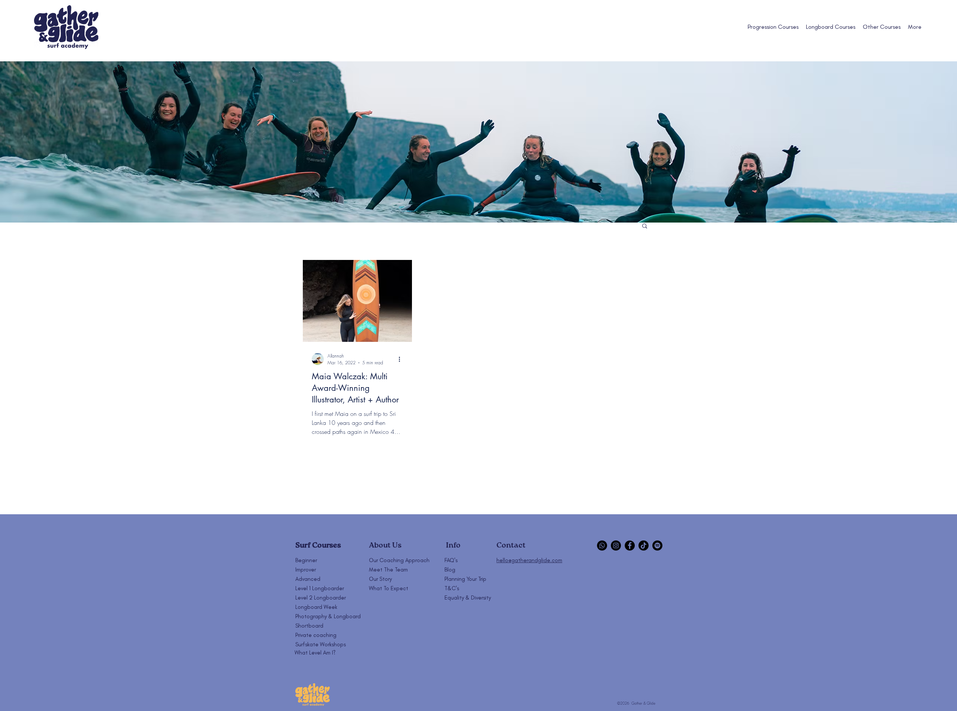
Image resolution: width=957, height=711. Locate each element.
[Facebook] (630, 545)
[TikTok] (643, 545)
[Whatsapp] (602, 545)
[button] (644, 226)
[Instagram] (616, 545)
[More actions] (401, 359)
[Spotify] (657, 545)
